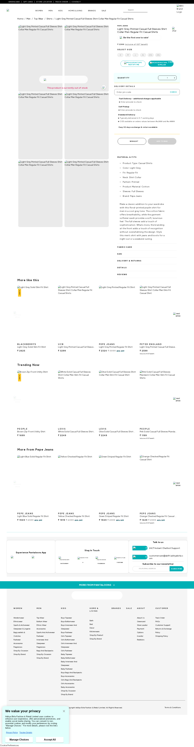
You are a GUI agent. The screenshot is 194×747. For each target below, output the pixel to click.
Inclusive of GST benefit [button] (136, 44)
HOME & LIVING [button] (75, 11)
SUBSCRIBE (176, 569)
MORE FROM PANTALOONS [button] (97, 584)
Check (173, 92)
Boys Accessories (67, 676)
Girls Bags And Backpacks (71, 680)
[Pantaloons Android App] (41, 559)
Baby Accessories (68, 687)
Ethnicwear (17, 621)
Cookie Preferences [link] (9, 745)
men (29, 18)
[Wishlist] (151, 10)
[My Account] (159, 9)
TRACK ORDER (61, 2)
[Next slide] (176, 315)
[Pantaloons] (12, 10)
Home (20, 18)
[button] (64, 711)
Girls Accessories (67, 683)
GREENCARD (14, 2)
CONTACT (76, 2)
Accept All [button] (50, 739)
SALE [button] (104, 11)
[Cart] (168, 9)
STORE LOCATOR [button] (44, 2)
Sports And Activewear (46, 632)
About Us (140, 618)
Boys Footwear (66, 632)
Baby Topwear (66, 654)
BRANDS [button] (92, 11)
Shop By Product (96, 635)
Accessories (18, 643)
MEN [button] (50, 11)
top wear (38, 18)
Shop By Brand (19, 654)
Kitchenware (94, 631)
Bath (91, 621)
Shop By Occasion (20, 651)
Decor (92, 628)
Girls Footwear (66, 651)
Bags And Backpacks (45, 651)
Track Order (160, 618)
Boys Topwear (66, 618)
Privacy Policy (12, 733)
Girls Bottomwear (68, 640)
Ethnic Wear (41, 625)
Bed (91, 624)
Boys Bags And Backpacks (71, 672)
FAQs (157, 621)
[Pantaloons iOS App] (20, 559)
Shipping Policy (161, 636)
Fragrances (17, 647)
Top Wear (40, 618)
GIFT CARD (28, 2)
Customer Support (162, 625)
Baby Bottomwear (68, 658)
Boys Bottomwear (68, 621)
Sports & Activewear (21, 625)
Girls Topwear (66, 636)
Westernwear (18, 618)
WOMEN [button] (39, 11)
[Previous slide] (17, 315)
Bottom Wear (42, 621)
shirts (49, 18)
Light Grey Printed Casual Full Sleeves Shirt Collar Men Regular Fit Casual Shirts (95, 18)
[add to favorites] (49, 340)
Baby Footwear (67, 669)
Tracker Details (25, 733)
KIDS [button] (60, 11)
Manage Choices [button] (19, 739)
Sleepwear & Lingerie (21, 629)
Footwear (17, 640)
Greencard (141, 621)
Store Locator (142, 625)
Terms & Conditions (173, 707)
